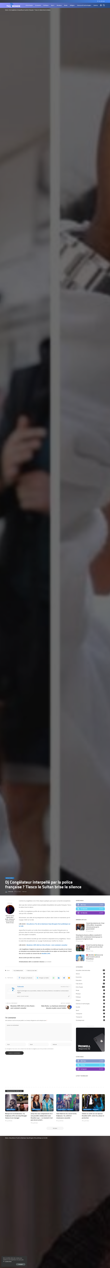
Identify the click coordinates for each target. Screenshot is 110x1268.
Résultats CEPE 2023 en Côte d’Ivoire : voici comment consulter (47, 945)
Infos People (9, 878)
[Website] (69, 996)
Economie (78, 977)
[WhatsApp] (53, 978)
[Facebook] (98, 1)
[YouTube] (104, 1)
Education (79, 980)
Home (6, 10)
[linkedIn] (59, 978)
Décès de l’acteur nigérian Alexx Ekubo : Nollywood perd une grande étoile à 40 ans (10, 919)
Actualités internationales (83, 970)
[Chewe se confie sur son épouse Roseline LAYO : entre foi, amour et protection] (93, 1102)
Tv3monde (10, 891)
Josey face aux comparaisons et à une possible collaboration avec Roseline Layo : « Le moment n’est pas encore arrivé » (42, 1117)
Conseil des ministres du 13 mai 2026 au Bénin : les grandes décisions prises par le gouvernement (95, 926)
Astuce (78, 974)
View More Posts (65, 986)
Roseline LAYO (46, 953)
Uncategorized (80, 1020)
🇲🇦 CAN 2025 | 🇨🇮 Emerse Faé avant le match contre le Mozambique (94, 957)
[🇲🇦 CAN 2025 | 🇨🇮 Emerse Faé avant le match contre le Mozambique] (80, 958)
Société (78, 1007)
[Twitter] (100, 1)
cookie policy (8, 1261)
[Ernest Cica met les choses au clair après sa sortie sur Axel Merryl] (80, 948)
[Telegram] (64, 978)
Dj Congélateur (18, 970)
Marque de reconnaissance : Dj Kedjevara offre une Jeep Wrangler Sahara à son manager (16, 1116)
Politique (78, 997)
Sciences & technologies (83, 1003)
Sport (77, 1010)
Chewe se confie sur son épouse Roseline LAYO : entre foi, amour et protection (93, 1116)
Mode (77, 990)
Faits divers (79, 983)
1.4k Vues (24, 891)
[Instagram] (102, 1)
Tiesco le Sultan (31, 970)
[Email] (69, 978)
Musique (78, 994)
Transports (79, 1013)
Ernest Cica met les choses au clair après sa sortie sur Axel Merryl (94, 947)
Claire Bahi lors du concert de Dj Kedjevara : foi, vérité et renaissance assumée (66, 1116)
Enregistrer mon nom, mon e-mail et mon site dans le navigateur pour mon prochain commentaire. (30, 1048)
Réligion (78, 1000)
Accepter (21, 1264)
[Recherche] (104, 5)
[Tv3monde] (13, 5)
